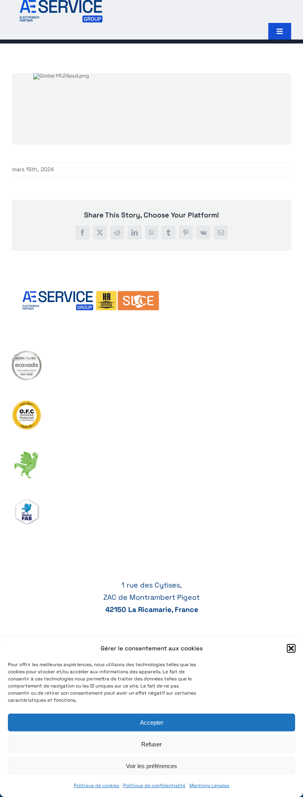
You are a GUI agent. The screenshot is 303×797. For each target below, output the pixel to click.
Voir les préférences (151, 766)
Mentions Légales (209, 785)
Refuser (151, 744)
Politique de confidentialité (154, 785)
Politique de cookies (96, 785)
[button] (291, 648)
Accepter (151, 722)
